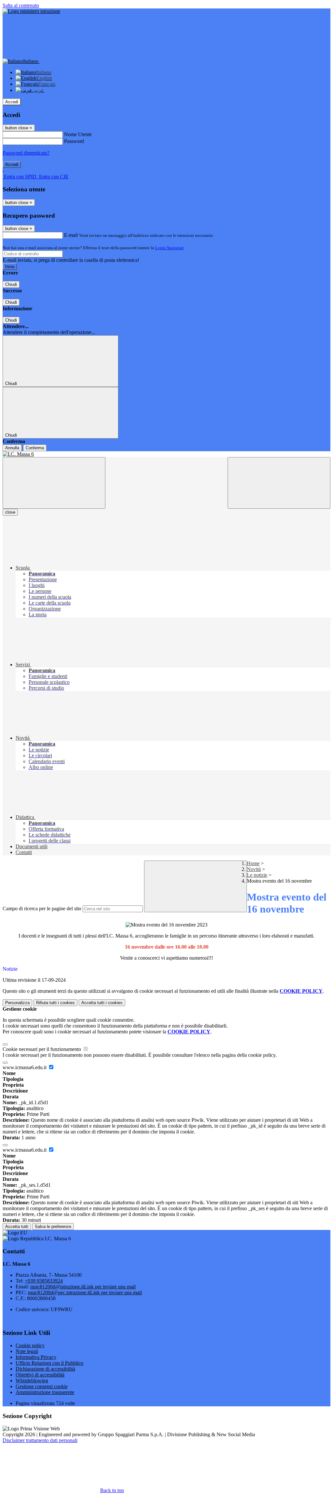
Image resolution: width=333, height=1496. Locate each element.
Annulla (12, 447)
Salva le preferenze (53, 1226)
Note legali (27, 1351)
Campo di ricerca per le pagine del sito (42, 908)
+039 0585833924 (44, 1281)
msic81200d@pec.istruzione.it (85, 1292)
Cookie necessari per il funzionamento (42, 1049)
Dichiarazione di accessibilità (45, 1369)
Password (74, 141)
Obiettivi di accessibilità (40, 1374)
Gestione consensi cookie (42, 1386)
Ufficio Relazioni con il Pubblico (49, 1363)
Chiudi (11, 284)
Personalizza (17, 1002)
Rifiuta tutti (55, 1002)
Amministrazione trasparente (45, 1392)
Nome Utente (78, 134)
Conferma (35, 447)
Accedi (11, 101)
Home (253, 863)
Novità (254, 869)
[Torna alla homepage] (166, 454)
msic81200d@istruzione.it (83, 1286)
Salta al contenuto (21, 5)
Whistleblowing (32, 1380)
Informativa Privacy (36, 1357)
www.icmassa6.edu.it (25, 1067)
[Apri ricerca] (279, 483)
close (10, 512)
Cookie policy (30, 1345)
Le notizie (257, 875)
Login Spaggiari (169, 247)
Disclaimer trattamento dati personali (40, 1440)
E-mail (71, 235)
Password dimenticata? (26, 153)
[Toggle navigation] (54, 483)
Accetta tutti (102, 1002)
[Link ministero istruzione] (31, 11)
